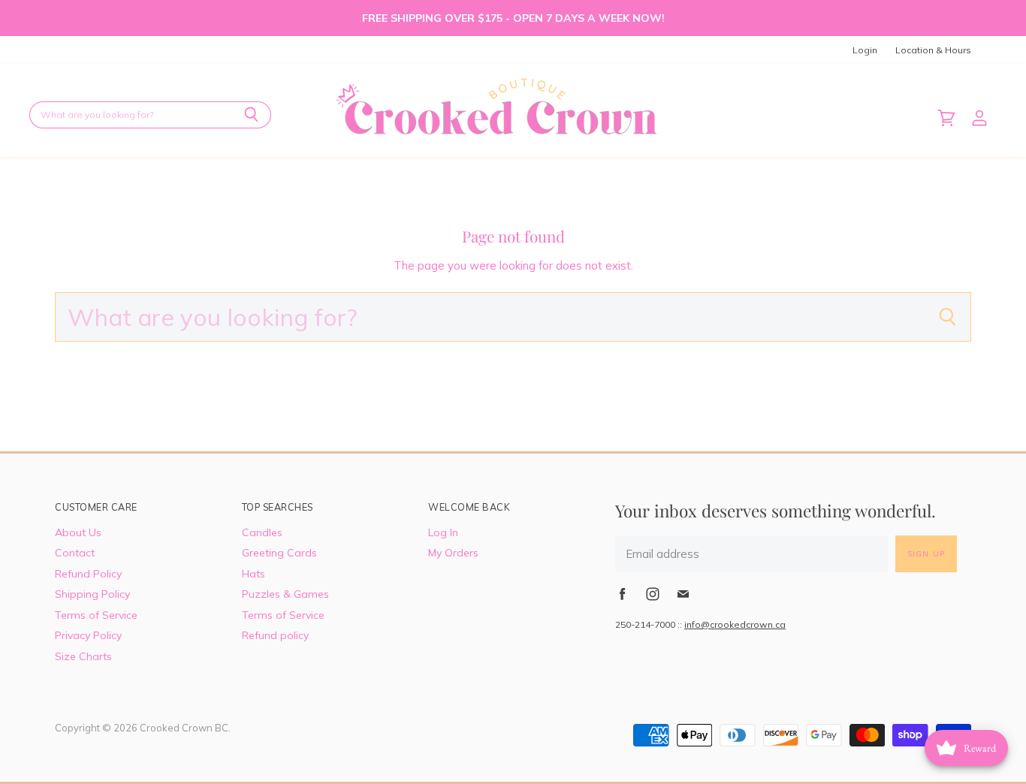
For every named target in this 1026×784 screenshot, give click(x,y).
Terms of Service (96, 615)
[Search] (251, 114)
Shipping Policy (92, 594)
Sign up (926, 554)
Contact (75, 552)
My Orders (453, 552)
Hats (253, 573)
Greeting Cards (279, 552)
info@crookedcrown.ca (735, 624)
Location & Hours (933, 50)
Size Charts (83, 656)
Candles (262, 532)
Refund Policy (88, 573)
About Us (78, 532)
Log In (443, 532)
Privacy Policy (88, 635)
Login (864, 50)
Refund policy (275, 635)
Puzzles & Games (285, 594)
